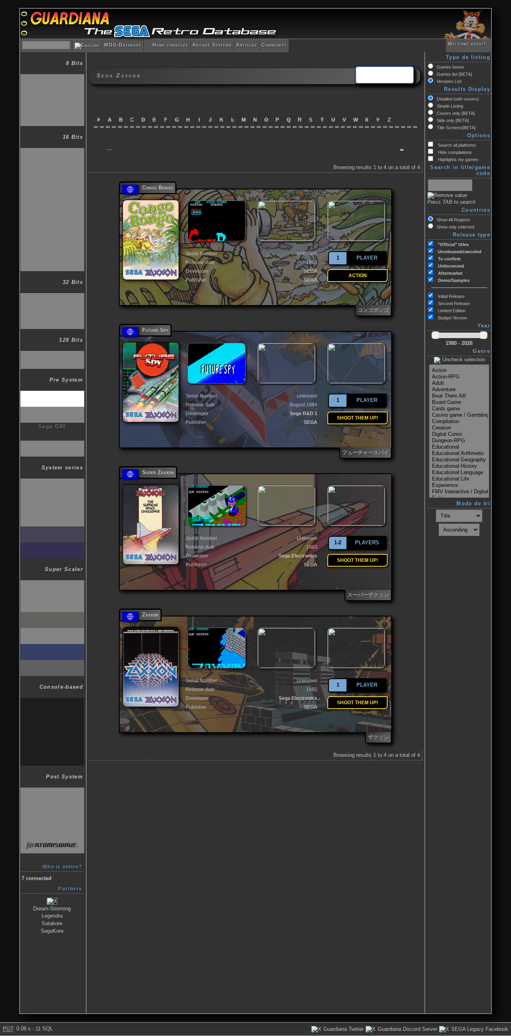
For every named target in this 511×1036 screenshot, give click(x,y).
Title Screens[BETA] (456, 127)
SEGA (310, 271)
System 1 (52, 482)
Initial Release (451, 296)
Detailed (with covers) (458, 99)
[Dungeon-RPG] (459, 440)
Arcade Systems (212, 45)
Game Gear (52, 112)
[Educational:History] (459, 466)
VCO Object (52, 411)
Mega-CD (52, 170)
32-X (52, 297)
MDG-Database (122, 45)
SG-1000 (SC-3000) (52, 78)
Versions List (449, 81)
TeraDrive (52, 241)
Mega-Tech (52, 734)
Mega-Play (52, 751)
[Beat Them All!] (459, 396)
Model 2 (52, 791)
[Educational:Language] (459, 472)
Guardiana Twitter (343, 1029)
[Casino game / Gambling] (459, 415)
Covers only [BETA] (456, 113)
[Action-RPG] (459, 377)
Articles (246, 45)
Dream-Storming (52, 909)
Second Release (453, 303)
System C (52, 718)
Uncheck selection (463, 359)
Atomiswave (52, 841)
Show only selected (455, 227)
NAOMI (52, 807)
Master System (52, 94)
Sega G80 (52, 426)
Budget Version (452, 317)
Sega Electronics (298, 556)
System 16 (52, 514)
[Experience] (459, 485)
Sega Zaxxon (52, 395)
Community (274, 45)
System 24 (52, 530)
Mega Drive (52, 152)
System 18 (52, 546)
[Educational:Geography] (459, 460)
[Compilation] (459, 421)
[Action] (459, 370)
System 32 (52, 648)
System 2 (52, 498)
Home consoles (167, 45)
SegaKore (52, 931)
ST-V (52, 664)
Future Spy (155, 330)
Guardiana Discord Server (406, 1029)
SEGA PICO (52, 223)
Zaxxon (150, 615)
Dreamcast (52, 355)
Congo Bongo (157, 188)
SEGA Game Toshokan (52, 190)
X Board (52, 616)
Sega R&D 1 (303, 413)
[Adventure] (459, 389)
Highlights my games (457, 159)
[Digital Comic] (459, 434)
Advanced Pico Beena (52, 260)
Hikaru (52, 825)
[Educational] (459, 447)
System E (52, 702)
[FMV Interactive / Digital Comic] (459, 491)
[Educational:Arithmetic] (459, 453)
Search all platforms (456, 145)
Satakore (52, 923)
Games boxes (450, 67)
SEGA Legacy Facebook (479, 1029)
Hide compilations (454, 152)
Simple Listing (450, 106)
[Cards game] (459, 409)
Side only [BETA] (453, 120)
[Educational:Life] (459, 479)
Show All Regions (453, 219)
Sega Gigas (52, 444)
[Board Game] (459, 402)
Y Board (52, 632)
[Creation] (459, 428)
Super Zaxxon (158, 472)
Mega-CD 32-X (52, 315)
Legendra (52, 916)
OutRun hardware (52, 600)
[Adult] (459, 383)
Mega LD (52, 205)
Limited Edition (451, 310)
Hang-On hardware (52, 584)
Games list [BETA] (454, 74)
